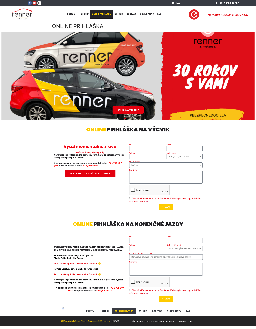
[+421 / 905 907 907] (216, 3)
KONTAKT (131, 14)
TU (146, 201)
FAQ (178, 2)
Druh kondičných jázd (175, 245)
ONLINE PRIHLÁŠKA (101, 14)
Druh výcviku (171, 153)
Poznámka (133, 170)
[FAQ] (173, 3)
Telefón (132, 153)
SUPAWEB (115, 321)
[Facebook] (30, 3)
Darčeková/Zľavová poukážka (140, 253)
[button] (122, 118)
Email (169, 145)
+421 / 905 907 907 (228, 3)
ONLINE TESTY (147, 14)
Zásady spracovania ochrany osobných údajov (153, 321)
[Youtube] (35, 3)
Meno (131, 145)
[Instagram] (39, 3)
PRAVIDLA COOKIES (186, 321)
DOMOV (71, 14)
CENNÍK (85, 14)
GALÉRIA (118, 14)
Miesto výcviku (134, 161)
